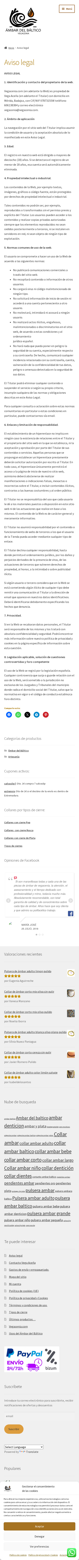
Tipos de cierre (18, 1312)
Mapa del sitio (17, 1277)
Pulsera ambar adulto (33, 1198)
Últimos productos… (22, 1319)
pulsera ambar (40, 1190)
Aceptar (39, 1526)
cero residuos (64, 1127)
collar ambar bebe (53, 1151)
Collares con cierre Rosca (18, 830)
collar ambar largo (57, 1160)
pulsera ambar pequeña (47, 1220)
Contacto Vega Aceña (22, 1262)
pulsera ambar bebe (46, 1206)
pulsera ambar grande (48, 1213)
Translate (32, 1452)
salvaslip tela (20, 1225)
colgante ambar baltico (26, 1135)
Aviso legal (65, 1555)
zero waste (30, 1225)
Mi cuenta (15, 1284)
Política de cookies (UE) (24, 1291)
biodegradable (53, 1127)
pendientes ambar (19, 1183)
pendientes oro (45, 1183)
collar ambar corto (23, 1160)
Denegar (39, 1536)
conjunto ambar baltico (44, 1176)
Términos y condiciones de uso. (28, 1305)
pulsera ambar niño (17, 1220)
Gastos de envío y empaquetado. (29, 1269)
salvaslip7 (10, 783)
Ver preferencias (39, 1546)
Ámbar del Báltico (18, 750)
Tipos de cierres (13, 846)
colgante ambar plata (44, 1135)
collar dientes (18, 1176)
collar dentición (57, 1168)
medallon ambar (63, 1177)
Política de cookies (18, 1555)
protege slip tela (18, 1191)
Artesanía (13, 756)
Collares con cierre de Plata (19, 838)
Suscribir (13, 1429)
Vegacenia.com (18, 1326)
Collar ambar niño (22, 1168)
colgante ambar (10, 1135)
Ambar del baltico (32, 1118)
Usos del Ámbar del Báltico (26, 1333)
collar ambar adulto (36, 1143)
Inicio (11, 47)
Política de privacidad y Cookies (43, 1555)
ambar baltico (9, 1119)
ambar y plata (35, 1126)
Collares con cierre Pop (17, 822)
